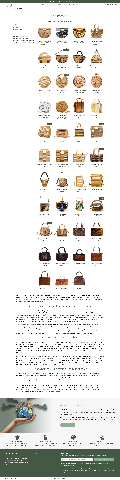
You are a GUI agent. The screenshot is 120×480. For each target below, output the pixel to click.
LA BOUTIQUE (44, 5)
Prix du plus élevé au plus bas (20, 38)
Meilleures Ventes (17, 29)
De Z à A (15, 34)
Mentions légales (9, 455)
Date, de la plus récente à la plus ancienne (23, 40)
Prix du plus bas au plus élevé (20, 36)
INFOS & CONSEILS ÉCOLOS (72, 5)
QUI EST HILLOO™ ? (56, 5)
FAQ (6, 465)
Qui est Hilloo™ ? (67, 425)
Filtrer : (15, 24)
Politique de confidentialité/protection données (17, 462)
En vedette (15, 27)
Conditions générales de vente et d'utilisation (16, 458)
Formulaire (35, 455)
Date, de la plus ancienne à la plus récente (23, 42)
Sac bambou (19, 8)
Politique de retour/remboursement (14, 460)
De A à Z (15, 32)
